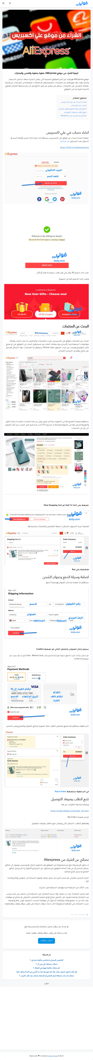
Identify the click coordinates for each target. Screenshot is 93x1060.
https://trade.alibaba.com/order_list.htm (70, 811)
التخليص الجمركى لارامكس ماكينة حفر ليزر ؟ (46, 960)
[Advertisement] (46, 1018)
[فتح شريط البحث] (10, 3)
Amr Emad (53, 1056)
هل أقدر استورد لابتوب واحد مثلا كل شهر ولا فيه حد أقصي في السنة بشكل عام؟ (46, 971)
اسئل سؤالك (46, 941)
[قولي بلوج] (82, 3)
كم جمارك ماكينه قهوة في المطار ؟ (46, 967)
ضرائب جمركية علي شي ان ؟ (46, 963)
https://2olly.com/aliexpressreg (74, 148)
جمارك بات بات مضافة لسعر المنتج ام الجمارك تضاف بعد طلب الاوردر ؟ (46, 975)
